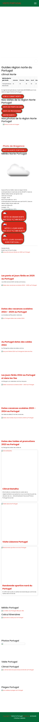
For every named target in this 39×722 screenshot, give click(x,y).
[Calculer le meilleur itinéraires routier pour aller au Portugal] (19, 627)
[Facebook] (31, 3)
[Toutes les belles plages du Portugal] (19, 700)
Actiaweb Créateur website (25, 717)
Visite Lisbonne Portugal (15, 541)
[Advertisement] (19, 27)
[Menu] (35, 3)
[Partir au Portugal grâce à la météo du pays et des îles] (19, 611)
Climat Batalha (10, 488)
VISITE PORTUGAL (12, 3)
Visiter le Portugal (17, 716)
